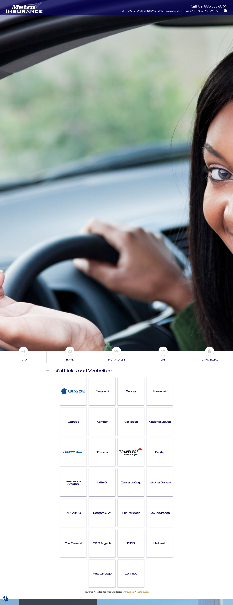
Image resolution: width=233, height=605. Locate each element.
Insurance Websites (93, 592)
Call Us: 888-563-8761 (209, 6)
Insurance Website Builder (137, 592)
